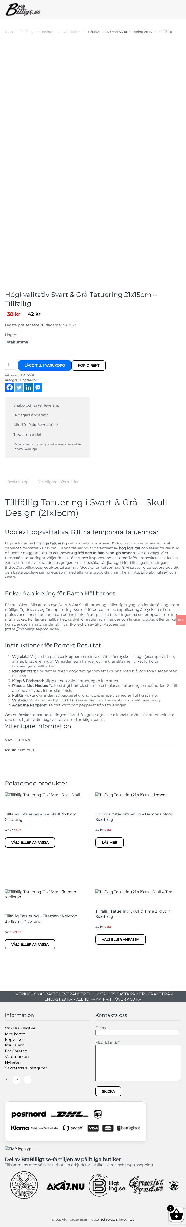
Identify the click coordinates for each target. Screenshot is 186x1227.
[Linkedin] (28, 387)
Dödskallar (28, 380)
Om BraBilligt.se (20, 1028)
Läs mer (109, 842)
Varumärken (17, 1056)
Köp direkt (88, 365)
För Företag (16, 1051)
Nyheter (13, 1062)
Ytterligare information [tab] (59, 481)
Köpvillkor (14, 1039)
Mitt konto (15, 1034)
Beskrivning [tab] (18, 481)
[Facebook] (9, 387)
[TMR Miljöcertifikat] (18, 1148)
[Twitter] (19, 387)
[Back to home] (23, 9)
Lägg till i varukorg (45, 365)
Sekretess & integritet (26, 1068)
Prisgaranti (15, 1045)
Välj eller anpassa (30, 842)
